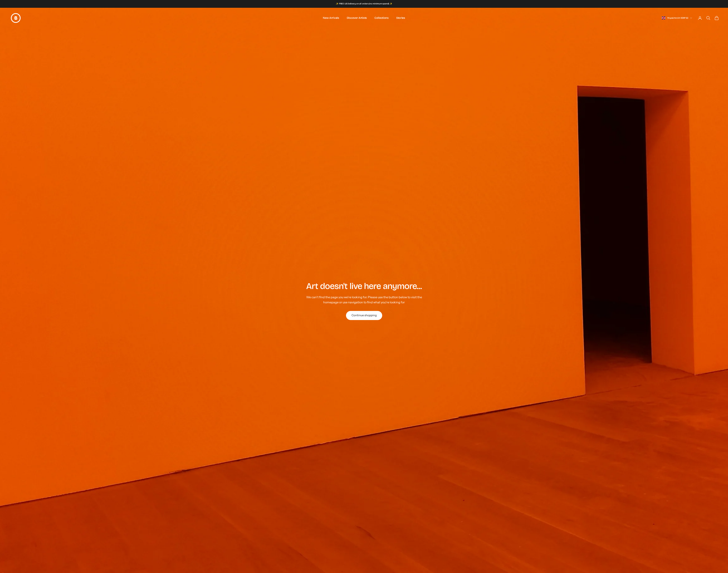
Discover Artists (357, 18)
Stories (400, 18)
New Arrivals (331, 18)
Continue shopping (364, 315)
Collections (381, 18)
